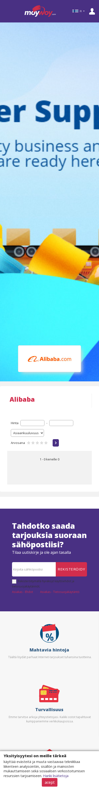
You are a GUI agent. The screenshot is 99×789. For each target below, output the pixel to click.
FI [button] (80, 11)
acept (50, 782)
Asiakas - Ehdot (22, 592)
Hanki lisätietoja (55, 775)
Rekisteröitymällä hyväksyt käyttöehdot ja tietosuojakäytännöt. (43, 583)
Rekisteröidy (71, 569)
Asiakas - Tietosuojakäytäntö (60, 592)
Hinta (15, 423)
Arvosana (18, 443)
